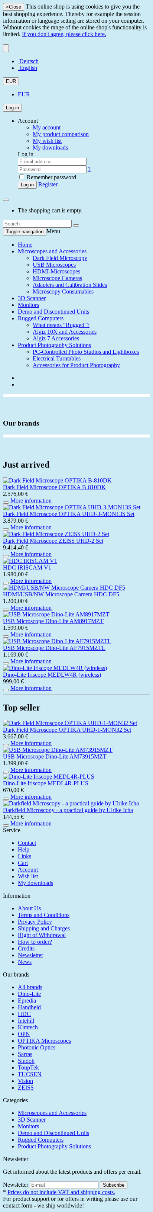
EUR (11, 81)
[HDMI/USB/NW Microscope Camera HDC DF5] (64, 587)
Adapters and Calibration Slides (70, 285)
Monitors (28, 305)
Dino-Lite (29, 994)
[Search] (76, 225)
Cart (23, 863)
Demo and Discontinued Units (53, 311)
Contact (27, 843)
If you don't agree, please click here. (64, 34)
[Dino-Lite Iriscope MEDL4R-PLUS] (48, 776)
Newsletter (30, 955)
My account (47, 127)
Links (24, 856)
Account (28, 869)
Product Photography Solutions (54, 345)
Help (23, 849)
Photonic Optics (36, 1047)
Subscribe (113, 1185)
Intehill (26, 1020)
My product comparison (61, 134)
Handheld (29, 1007)
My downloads (35, 883)
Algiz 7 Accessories (56, 338)
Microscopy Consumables (63, 291)
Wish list (28, 876)
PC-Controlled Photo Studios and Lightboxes (86, 352)
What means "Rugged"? (61, 325)
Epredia (27, 1000)
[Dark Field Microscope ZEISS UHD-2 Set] (56, 534)
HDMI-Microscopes (56, 271)
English (27, 68)
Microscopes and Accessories (52, 251)
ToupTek (28, 1067)
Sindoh (26, 1061)
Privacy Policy (35, 921)
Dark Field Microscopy (60, 258)
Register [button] (48, 184)
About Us (29, 908)
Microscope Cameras (57, 278)
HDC (24, 1014)
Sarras (25, 1054)
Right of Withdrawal (42, 935)
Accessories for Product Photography (76, 365)
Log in (12, 107)
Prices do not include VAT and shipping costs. (61, 1192)
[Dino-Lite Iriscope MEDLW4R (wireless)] (55, 668)
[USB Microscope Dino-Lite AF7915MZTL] (57, 641)
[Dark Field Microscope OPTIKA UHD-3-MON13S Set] (71, 507)
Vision (25, 1081)
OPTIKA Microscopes (44, 1041)
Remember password (50, 177)
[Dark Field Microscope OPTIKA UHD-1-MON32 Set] (70, 723)
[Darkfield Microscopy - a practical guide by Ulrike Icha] (71, 803)
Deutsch (28, 61)
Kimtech (28, 1027)
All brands (30, 987)
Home (25, 244)
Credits (26, 948)
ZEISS (26, 1087)
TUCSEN (30, 1074)
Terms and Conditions (43, 915)
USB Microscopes (54, 265)
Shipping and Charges (44, 928)
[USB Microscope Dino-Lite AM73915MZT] (58, 750)
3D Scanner (32, 298)
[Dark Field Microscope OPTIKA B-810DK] (57, 480)
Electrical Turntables (57, 358)
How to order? (35, 942)
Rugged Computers (41, 318)
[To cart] (6, 502)
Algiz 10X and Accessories (65, 331)
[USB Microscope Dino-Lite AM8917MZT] (56, 614)
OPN (24, 1034)
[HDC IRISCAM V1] (30, 561)
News (25, 962)
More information (31, 500)
